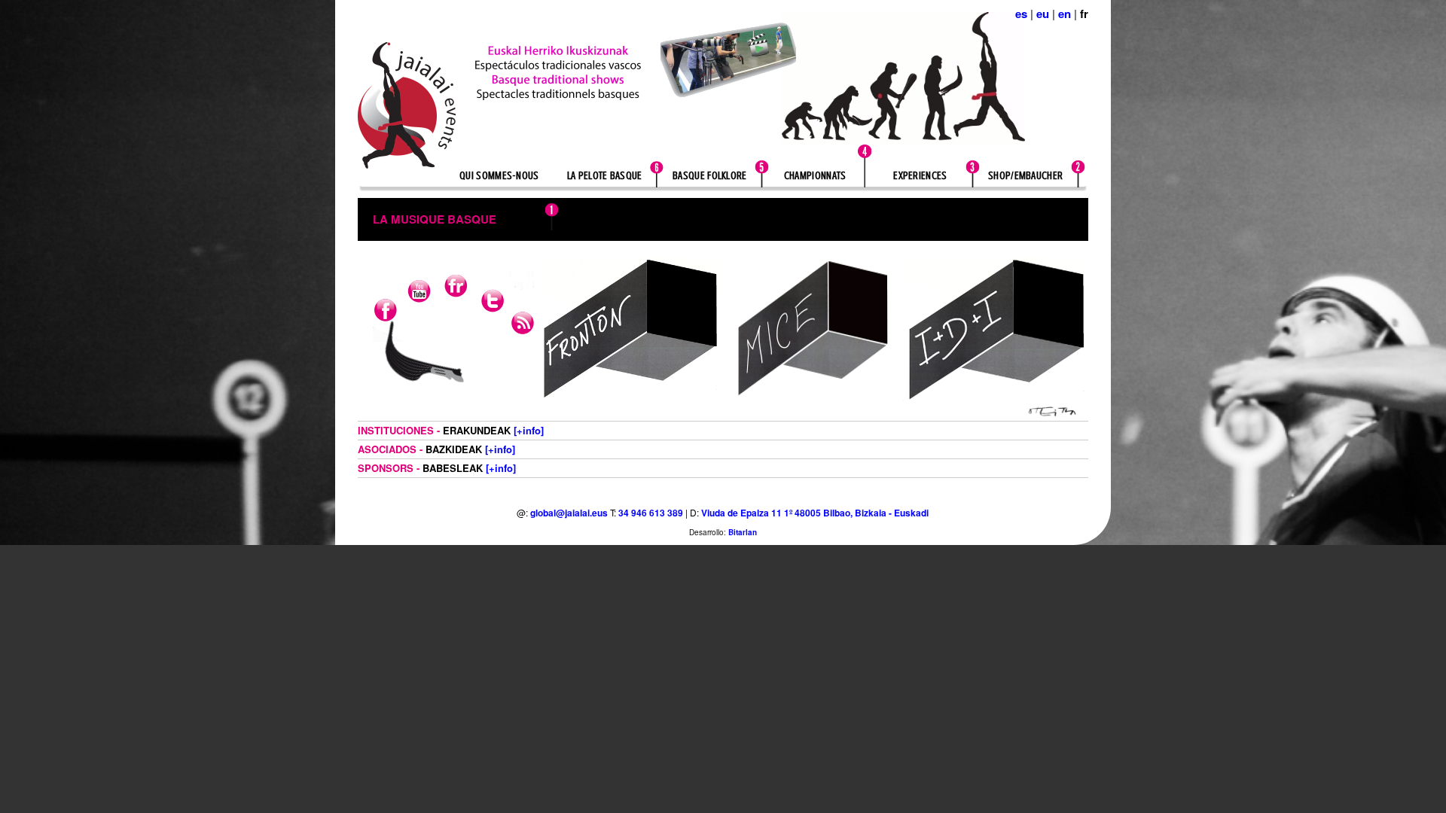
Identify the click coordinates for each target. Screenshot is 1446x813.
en (1064, 13)
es (1021, 13)
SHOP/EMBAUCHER (1025, 175)
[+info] (529, 430)
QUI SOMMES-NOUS (499, 175)
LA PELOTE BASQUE (604, 175)
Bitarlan (742, 532)
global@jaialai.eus (569, 512)
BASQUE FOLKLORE (710, 175)
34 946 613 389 (650, 512)
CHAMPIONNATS (815, 175)
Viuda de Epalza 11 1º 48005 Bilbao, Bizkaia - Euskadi (815, 512)
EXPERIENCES (920, 175)
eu (1042, 13)
